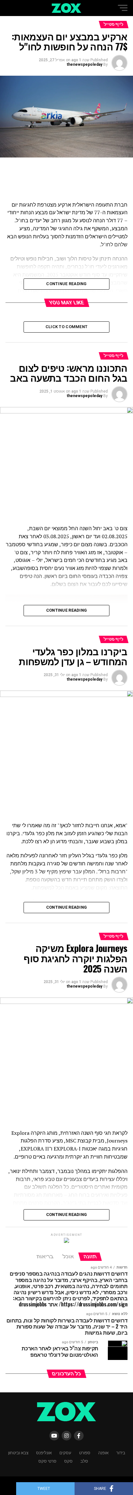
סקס (68, 1461)
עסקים (65, 1452)
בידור (120, 1452)
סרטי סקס (47, 1461)
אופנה (103, 1452)
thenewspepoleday (84, 64)
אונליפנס (44, 1452)
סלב (84, 1461)
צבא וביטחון (18, 1452)
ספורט (84, 1452)
